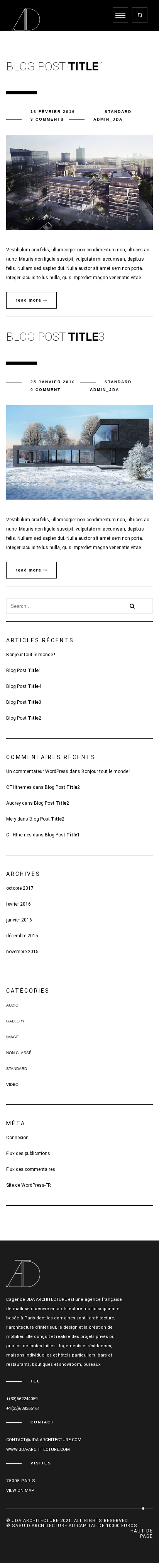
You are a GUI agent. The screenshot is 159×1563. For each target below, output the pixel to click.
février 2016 (18, 904)
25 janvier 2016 (52, 382)
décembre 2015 (22, 935)
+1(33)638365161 (23, 1408)
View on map (20, 1490)
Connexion (17, 1137)
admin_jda (108, 119)
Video (12, 1084)
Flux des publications (28, 1153)
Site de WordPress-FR (28, 1185)
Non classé (19, 1053)
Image (12, 1037)
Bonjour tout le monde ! (30, 654)
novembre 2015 (22, 951)
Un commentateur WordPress (37, 771)
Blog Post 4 (23, 686)
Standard (118, 111)
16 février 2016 (52, 111)
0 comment (45, 389)
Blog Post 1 (23, 670)
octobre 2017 (20, 888)
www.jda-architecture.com (38, 1449)
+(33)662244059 (21, 1398)
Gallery (15, 1021)
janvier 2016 (19, 920)
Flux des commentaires (30, 1169)
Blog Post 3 (23, 702)
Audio (12, 1005)
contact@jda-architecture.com (43, 1439)
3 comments (47, 119)
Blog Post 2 (23, 718)
